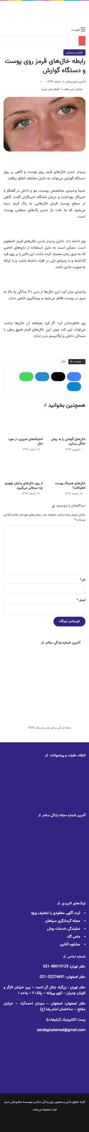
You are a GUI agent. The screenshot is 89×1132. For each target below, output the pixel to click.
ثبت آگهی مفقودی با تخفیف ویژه (55, 913)
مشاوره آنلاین (70, 944)
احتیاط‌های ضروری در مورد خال (25, 441)
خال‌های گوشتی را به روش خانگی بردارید (68, 441)
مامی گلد (73, 937)
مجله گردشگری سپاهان (62, 921)
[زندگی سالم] (44, 13)
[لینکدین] (42, 376)
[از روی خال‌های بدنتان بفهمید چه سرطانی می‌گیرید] (23, 468)
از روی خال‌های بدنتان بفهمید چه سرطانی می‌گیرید (23, 486)
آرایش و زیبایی (74, 52)
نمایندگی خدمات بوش (63, 929)
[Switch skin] (14, 29)
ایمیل (81, 600)
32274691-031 (52, 977)
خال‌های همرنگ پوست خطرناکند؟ (70, 486)
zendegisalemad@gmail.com (61, 1030)
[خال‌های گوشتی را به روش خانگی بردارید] (66, 424)
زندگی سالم (42, 1102)
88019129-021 (55, 967)
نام (82, 580)
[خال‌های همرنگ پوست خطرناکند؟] (66, 468)
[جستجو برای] (6, 29)
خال (63, 362)
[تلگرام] (74, 386)
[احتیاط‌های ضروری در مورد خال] (23, 424)
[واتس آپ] (26, 376)
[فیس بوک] (74, 376)
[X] (58, 376)
